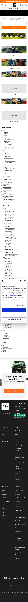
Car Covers (7, 326)
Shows (5, 175)
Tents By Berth (7, 258)
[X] (7, 413)
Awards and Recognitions (8, 196)
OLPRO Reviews (6, 176)
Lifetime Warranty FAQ (8, 142)
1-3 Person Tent (8, 260)
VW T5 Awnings (8, 232)
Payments (5, 178)
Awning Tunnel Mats (9, 252)
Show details (20, 305)
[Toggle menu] (2, 5)
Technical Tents (8, 271)
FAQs (5, 136)
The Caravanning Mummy (10, 161)
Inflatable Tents (8, 266)
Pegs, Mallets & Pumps (10, 255)
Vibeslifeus (7, 165)
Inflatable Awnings (8, 217)
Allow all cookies (14, 310)
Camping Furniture (6, 438)
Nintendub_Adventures (9, 164)
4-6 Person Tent (8, 261)
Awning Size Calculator (9, 139)
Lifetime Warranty (7, 141)
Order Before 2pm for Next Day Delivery (15, 1)
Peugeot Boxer (8, 243)
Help (4, 130)
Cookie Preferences (7, 188)
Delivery (5, 133)
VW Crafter (7, 226)
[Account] (23, 5)
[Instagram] (3, 413)
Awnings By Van (7, 223)
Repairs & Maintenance (8, 147)
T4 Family (7, 159)
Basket (16, 562)
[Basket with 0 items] (26, 5)
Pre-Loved (6, 335)
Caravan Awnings (8, 212)
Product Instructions (8, 144)
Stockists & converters (7, 182)
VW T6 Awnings (8, 234)
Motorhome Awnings (9, 214)
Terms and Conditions (7, 190)
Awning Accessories (8, 248)
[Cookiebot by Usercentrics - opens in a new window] (20, 281)
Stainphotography (8, 170)
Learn (5, 171)
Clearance (6, 333)
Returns (5, 135)
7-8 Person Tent (8, 263)
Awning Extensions (9, 249)
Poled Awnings (8, 222)
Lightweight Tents (8, 269)
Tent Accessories (7, 275)
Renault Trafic (8, 240)
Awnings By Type (7, 209)
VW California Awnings (10, 228)
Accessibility (5, 193)
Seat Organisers (8, 327)
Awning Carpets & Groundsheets (12, 251)
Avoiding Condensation (9, 149)
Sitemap (17, 558)
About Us (6, 152)
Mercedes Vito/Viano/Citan (11, 238)
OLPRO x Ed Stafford (7, 348)
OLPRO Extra (5, 347)
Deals (4, 330)
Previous (1, 8)
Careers (4, 191)
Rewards (4, 329)
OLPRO (4, 345)
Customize (13, 314)
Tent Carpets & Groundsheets (11, 277)
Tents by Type (7, 264)
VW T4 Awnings (8, 231)
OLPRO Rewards (7, 156)
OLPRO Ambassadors (8, 158)
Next (26, 8)
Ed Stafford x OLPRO (7, 179)
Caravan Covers (8, 324)
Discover (4, 150)
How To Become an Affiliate (9, 199)
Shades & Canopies (9, 220)
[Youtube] (9, 413)
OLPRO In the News (7, 197)
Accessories (5, 441)
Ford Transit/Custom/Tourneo (11, 225)
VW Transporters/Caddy (10, 229)
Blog (5, 173)
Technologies (6, 155)
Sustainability (6, 153)
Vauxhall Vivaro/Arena (9, 235)
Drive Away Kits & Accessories (11, 254)
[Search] (5, 5)
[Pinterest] (5, 413)
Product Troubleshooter (9, 145)
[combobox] (14, 23)
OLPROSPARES (6, 338)
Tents (4, 257)
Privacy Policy (13, 295)
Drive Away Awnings (9, 216)
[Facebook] (2, 413)
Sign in (16, 565)
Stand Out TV (5, 181)
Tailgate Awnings (8, 219)
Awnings (4, 208)
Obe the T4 (7, 167)
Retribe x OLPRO (6, 185)
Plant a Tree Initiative (7, 187)
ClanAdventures (8, 162)
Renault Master (8, 241)
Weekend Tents (8, 272)
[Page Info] (20, 5)
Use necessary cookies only (14, 319)
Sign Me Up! (14, 391)
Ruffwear (4, 350)
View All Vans (8, 246)
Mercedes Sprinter (9, 237)
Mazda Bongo (8, 245)
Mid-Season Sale (7, 332)
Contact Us (6, 132)
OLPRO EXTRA (7, 336)
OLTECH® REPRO (7, 194)
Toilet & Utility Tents (9, 274)
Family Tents (7, 267)
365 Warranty (7, 138)
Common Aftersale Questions (9, 201)
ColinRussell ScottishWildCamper (12, 168)
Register (17, 569)
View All (4, 351)
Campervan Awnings (9, 211)
